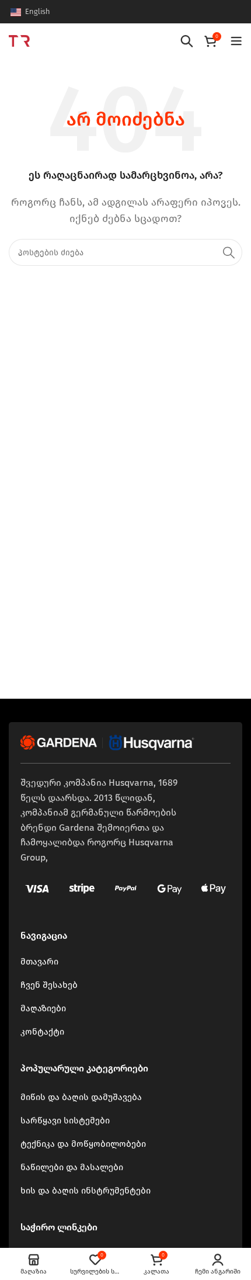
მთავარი (39, 961)
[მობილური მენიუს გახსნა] (236, 41)
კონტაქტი (42, 1031)
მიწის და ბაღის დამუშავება (81, 1097)
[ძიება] (186, 41)
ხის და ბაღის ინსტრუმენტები (85, 1190)
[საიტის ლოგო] (19, 40)
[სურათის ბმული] (108, 741)
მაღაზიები (43, 1008)
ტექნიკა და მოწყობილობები (83, 1144)
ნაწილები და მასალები (71, 1167)
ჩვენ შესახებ (49, 985)
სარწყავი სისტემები (65, 1120)
